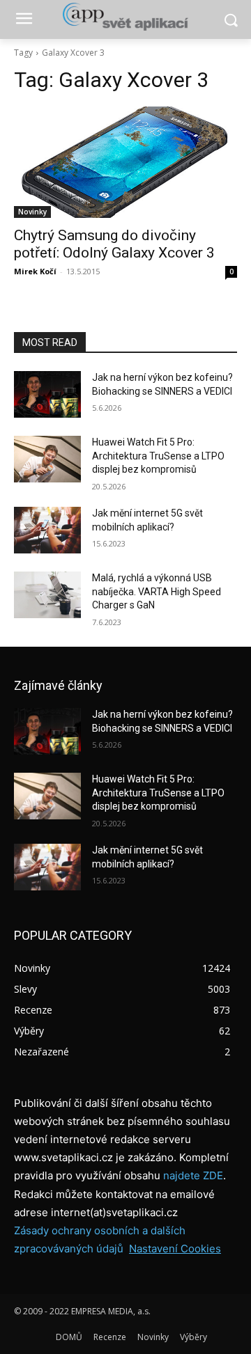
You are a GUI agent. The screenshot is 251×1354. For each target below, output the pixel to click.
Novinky (32, 212)
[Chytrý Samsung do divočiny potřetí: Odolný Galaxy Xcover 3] (125, 162)
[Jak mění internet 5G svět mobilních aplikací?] (47, 530)
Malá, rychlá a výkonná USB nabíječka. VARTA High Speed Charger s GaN (156, 591)
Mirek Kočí (35, 271)
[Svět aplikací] (125, 17)
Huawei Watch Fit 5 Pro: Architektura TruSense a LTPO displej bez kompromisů (158, 455)
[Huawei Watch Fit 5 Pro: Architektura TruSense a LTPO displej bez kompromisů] (47, 459)
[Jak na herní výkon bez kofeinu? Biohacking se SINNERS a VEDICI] (47, 394)
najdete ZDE (193, 1175)
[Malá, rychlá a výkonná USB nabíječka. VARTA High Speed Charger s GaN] (47, 595)
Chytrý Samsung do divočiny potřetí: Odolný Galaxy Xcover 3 (114, 244)
